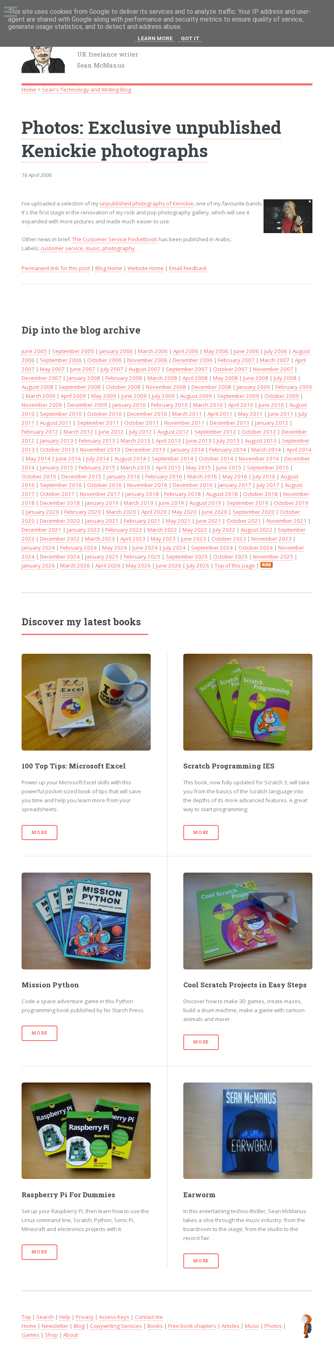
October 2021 (243, 520)
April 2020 (154, 511)
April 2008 (195, 378)
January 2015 (56, 467)
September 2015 (268, 467)
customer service (62, 248)
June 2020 (214, 511)
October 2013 (57, 449)
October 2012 (259, 431)
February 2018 (182, 494)
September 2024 (212, 547)
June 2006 (246, 351)
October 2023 (228, 538)
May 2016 (234, 476)
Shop (51, 1334)
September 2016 (61, 485)
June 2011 (280, 413)
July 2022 (224, 529)
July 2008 (285, 378)
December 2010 (147, 413)
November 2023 (271, 538)
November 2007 (273, 369)
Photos (273, 1325)
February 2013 (97, 440)
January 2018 (142, 494)
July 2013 (228, 440)
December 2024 (60, 556)
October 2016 (104, 485)
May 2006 (216, 351)
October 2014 (216, 458)
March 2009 (40, 395)
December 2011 (230, 422)
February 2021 (142, 520)
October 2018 (260, 494)
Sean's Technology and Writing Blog (86, 89)
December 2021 (42, 529)
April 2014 (299, 449)
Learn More (155, 38)
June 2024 (145, 547)
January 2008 (83, 378)
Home (29, 89)
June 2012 (111, 431)
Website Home (145, 268)
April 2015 (168, 467)
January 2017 (234, 485)
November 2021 (286, 520)
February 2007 (236, 360)
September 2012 (215, 431)
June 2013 (198, 440)
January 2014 (187, 449)
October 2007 (230, 369)
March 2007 (275, 360)
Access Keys (114, 1317)
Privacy (85, 1317)
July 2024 (174, 547)
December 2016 (193, 485)
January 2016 (123, 476)
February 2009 (293, 387)
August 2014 (130, 458)
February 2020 (82, 511)
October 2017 (57, 494)
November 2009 (42, 404)
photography (118, 248)
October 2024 (255, 547)
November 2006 (147, 360)
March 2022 (162, 529)
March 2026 (75, 565)
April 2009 (73, 395)
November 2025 (273, 556)
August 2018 (222, 494)
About (70, 1334)
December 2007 (42, 378)
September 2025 (187, 556)
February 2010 (169, 404)
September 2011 (98, 422)
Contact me (149, 1317)
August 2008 (37, 387)
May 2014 (38, 458)
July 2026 (198, 565)
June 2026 (168, 565)
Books (155, 1325)
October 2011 (141, 422)
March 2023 (100, 538)
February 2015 (97, 467)
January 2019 (102, 502)
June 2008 (255, 378)
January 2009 (253, 387)
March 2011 (187, 413)
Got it (190, 38)
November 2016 (147, 485)
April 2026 (108, 565)
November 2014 (259, 458)
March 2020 (121, 511)
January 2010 (129, 404)
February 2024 (78, 547)
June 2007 (82, 369)
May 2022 (194, 529)
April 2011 (220, 413)
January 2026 (38, 565)
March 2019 (139, 502)
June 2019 (171, 502)
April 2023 (132, 538)
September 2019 (247, 502)
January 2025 (102, 556)
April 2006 (185, 351)
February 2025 (142, 556)
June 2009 (134, 395)
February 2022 (123, 529)
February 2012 (40, 431)
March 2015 (135, 467)
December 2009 (87, 404)
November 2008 (166, 387)
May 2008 (225, 378)
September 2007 (187, 369)
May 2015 (198, 467)
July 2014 (97, 458)
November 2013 (100, 449)
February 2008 (123, 378)
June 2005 (34, 351)
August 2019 (205, 502)
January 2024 (38, 547)
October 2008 (123, 387)
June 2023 (193, 538)
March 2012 (78, 431)
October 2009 (281, 395)
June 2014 (68, 458)
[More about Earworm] (247, 1131)
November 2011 (184, 422)
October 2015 (39, 476)
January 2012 (271, 422)
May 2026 (138, 565)
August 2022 (256, 529)
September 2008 (80, 387)
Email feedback (188, 268)
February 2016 (163, 476)
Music (252, 1325)
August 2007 (144, 369)
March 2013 (135, 440)
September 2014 (172, 458)
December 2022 (60, 538)
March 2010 (208, 404)
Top (26, 1317)
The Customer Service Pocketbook (114, 239)
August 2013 (261, 440)
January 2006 (116, 351)
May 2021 (178, 520)
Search (45, 1317)
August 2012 (173, 431)
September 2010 (61, 413)
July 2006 (275, 351)
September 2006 (61, 360)
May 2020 (184, 511)
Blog (79, 1325)
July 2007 (112, 369)
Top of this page (235, 565)
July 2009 (163, 395)
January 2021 (102, 520)
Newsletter (55, 1325)
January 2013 (56, 440)
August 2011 (56, 422)
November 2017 (100, 494)
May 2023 (163, 538)
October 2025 (230, 556)
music (93, 248)
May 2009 (103, 395)
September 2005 (73, 351)
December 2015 (81, 476)
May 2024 (114, 547)
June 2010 (271, 404)
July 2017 (268, 485)
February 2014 (227, 449)
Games (31, 1334)
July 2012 (140, 431)
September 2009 (238, 395)
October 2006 (104, 360)
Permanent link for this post (56, 268)
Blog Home (108, 268)
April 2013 (168, 440)
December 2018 (60, 502)
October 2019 (291, 502)
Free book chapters (192, 1325)
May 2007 (52, 369)
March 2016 (202, 476)
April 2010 (240, 404)
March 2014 (266, 449)
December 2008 (211, 387)
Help (64, 1317)
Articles (231, 1325)
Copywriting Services (116, 1325)
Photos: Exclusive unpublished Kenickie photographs (151, 139)
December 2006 (193, 360)
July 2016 (264, 476)
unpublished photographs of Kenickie (146, 203)
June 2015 (229, 467)
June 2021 (208, 520)
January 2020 (42, 511)
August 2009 (196, 395)
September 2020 (254, 511)
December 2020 (60, 520)
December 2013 (145, 449)
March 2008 (162, 378)
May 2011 (250, 413)
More (39, 832)
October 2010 (104, 413)
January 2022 (83, 529)
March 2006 (153, 351)
